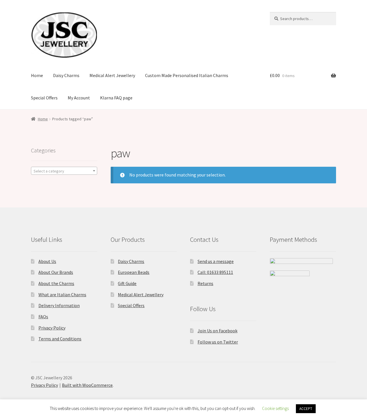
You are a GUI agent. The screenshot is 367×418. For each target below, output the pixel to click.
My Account (79, 98)
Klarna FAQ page (116, 98)
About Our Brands (55, 272)
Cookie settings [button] (275, 408)
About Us (47, 261)
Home (37, 75)
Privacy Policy (51, 328)
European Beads (133, 272)
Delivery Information (59, 305)
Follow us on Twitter (218, 342)
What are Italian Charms (62, 294)
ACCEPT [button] (305, 408)
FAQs (43, 316)
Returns (205, 283)
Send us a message (216, 261)
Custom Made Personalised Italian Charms (186, 75)
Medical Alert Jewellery (112, 75)
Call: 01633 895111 (215, 272)
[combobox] (64, 171)
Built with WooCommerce (87, 385)
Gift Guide (127, 283)
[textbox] (64, 171)
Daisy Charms (66, 75)
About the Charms (56, 283)
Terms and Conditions (59, 339)
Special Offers (44, 98)
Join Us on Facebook (217, 330)
